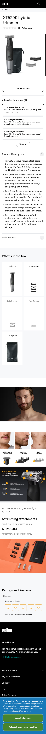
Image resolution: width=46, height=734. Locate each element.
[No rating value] (10, 28)
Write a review (27, 28)
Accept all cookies (23, 718)
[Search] (38, 4)
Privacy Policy (8, 708)
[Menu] (43, 4)
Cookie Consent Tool (15, 711)
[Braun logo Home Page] (5, 4)
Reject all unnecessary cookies (23, 727)
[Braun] (5, 4)
